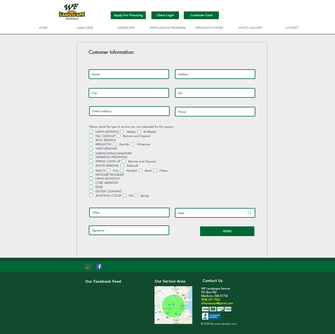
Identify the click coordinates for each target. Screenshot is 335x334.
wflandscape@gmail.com (217, 303)
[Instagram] (88, 266)
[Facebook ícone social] (99, 266)
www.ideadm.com (225, 323)
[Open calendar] (249, 212)
